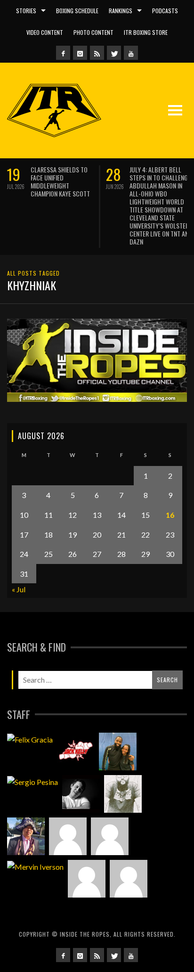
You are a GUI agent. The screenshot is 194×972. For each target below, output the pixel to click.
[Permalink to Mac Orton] (86, 879)
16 (170, 514)
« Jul (18, 589)
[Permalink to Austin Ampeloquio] (110, 836)
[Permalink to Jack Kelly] (76, 751)
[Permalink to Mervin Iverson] (35, 866)
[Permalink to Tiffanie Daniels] (118, 751)
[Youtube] (131, 53)
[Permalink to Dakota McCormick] (81, 794)
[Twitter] (114, 53)
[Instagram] (80, 53)
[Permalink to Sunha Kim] (26, 836)
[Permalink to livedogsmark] (128, 879)
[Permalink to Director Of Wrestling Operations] (68, 836)
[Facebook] (63, 53)
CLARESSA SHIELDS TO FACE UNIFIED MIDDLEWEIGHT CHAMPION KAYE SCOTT (60, 181)
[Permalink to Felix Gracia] (30, 739)
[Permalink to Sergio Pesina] (32, 781)
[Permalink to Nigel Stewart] (123, 794)
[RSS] (97, 53)
